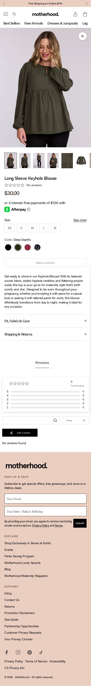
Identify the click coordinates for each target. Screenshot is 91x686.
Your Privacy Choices (18, 639)
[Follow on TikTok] (41, 652)
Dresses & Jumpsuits (62, 23)
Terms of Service (36, 661)
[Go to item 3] (39, 161)
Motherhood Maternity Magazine (25, 575)
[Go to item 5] (67, 161)
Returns (9, 606)
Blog (7, 569)
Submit (80, 523)
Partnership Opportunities (21, 626)
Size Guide (11, 619)
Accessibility (57, 661)
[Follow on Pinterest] (29, 652)
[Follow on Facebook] (6, 652)
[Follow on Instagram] (18, 652)
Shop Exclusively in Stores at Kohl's (27, 543)
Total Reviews (77, 386)
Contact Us (11, 599)
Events (8, 549)
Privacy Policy (13, 661)
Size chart (80, 220)
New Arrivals (33, 23)
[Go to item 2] (25, 161)
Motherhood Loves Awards (22, 562)
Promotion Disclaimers (19, 612)
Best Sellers (11, 23)
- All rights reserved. (41, 677)
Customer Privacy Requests (23, 632)
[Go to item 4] (53, 161)
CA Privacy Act (14, 667)
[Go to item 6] (81, 161)
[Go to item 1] (10, 161)
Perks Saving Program (19, 556)
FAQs (8, 593)
